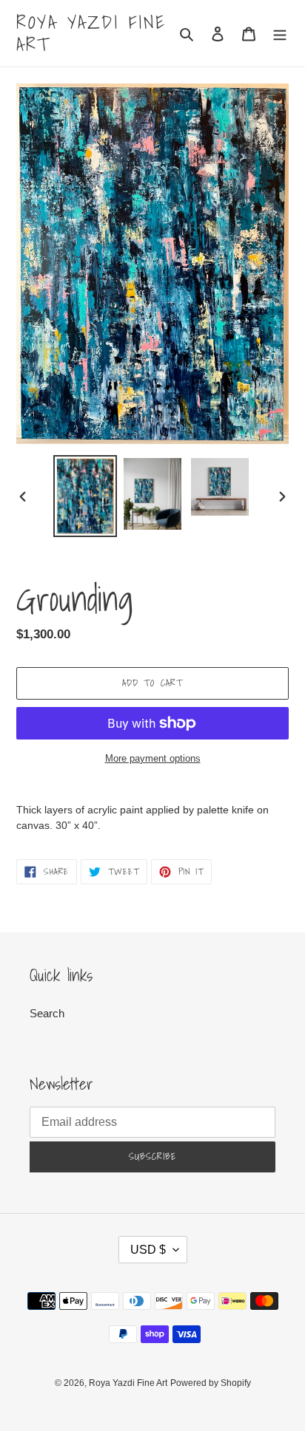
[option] (85, 496)
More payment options (153, 758)
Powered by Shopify (210, 1383)
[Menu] (279, 33)
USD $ (148, 1249)
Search (47, 1013)
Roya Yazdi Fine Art (91, 33)
